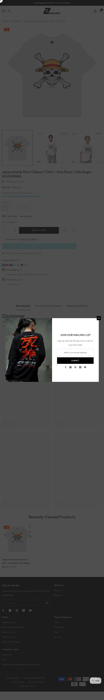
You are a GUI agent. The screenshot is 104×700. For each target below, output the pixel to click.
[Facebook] (66, 367)
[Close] (99, 318)
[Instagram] (70, 367)
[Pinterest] (75, 367)
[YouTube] (85, 367)
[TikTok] (80, 367)
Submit (75, 360)
